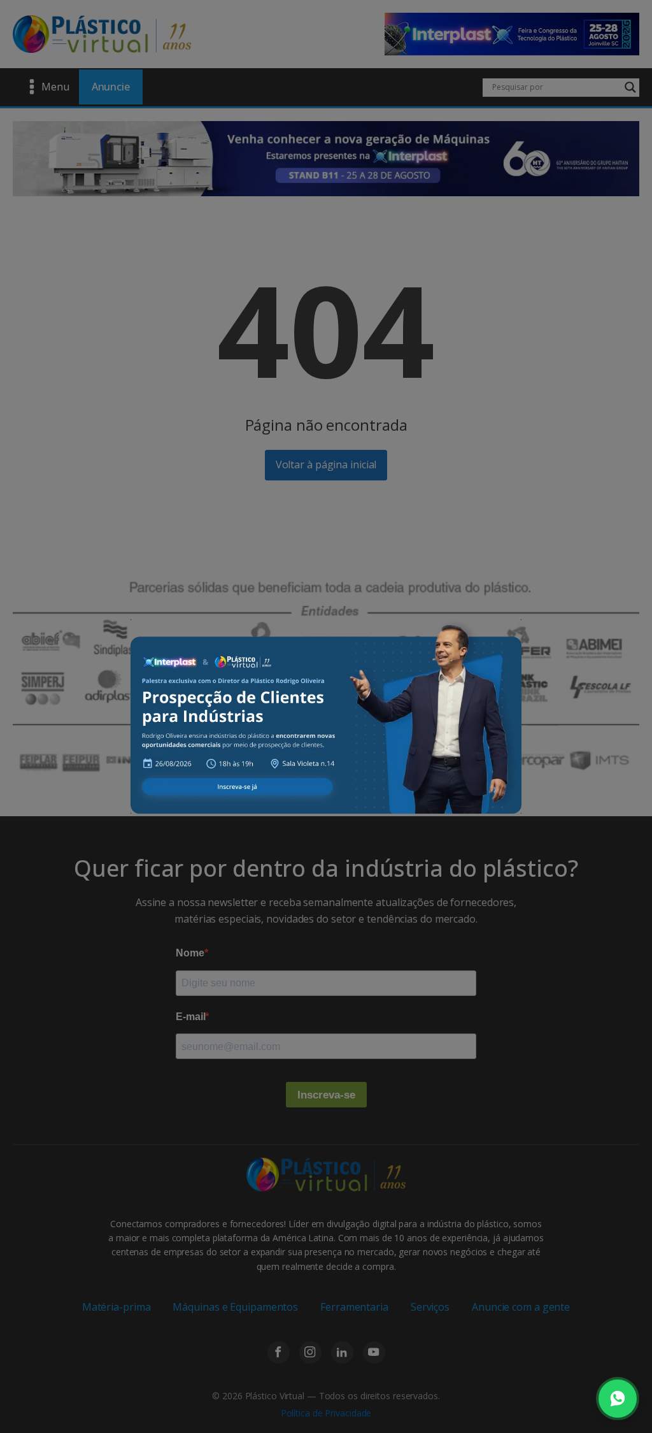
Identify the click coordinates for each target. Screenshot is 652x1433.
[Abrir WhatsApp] (618, 1398)
